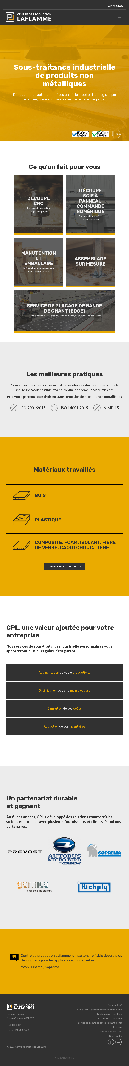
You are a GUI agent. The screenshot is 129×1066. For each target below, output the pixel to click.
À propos (117, 1027)
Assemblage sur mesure (110, 1018)
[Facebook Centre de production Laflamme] (111, 1042)
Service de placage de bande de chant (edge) (100, 1022)
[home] (28, 17)
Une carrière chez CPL (111, 1031)
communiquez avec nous (64, 566)
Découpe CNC (115, 1005)
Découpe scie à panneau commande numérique (99, 1009)
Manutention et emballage (109, 1014)
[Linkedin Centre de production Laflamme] (118, 1042)
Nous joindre (115, 1036)
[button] (119, 17)
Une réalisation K (64, 1058)
